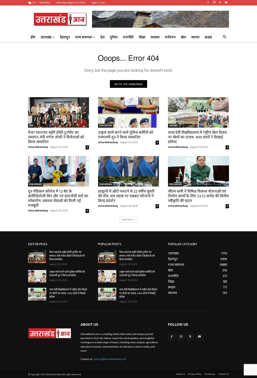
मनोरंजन (170, 37)
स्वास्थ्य (155, 37)
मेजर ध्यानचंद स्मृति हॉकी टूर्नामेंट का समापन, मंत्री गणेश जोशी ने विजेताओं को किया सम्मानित (56, 137)
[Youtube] (226, 2)
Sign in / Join (98, 2)
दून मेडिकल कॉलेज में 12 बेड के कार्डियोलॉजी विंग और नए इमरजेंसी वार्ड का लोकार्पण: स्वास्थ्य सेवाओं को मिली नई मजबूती (58, 198)
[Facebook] (208, 2)
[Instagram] (214, 2)
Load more (127, 219)
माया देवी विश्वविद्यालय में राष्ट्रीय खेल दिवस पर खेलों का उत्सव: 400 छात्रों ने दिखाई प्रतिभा (197, 137)
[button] (224, 37)
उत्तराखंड (46, 37)
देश (102, 37)
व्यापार (195, 37)
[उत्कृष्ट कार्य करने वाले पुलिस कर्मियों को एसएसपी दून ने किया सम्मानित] (128, 112)
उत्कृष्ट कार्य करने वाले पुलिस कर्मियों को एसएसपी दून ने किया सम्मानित (125, 134)
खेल (183, 37)
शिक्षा (142, 37)
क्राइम (208, 37)
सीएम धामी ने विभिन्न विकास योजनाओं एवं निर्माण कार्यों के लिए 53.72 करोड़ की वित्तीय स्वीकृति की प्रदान (198, 196)
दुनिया (114, 37)
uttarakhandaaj (38, 147)
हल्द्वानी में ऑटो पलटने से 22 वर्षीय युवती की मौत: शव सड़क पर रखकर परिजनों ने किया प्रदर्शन (126, 196)
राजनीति (128, 37)
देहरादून (65, 37)
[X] (220, 2)
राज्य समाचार (83, 37)
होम (33, 37)
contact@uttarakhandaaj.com (109, 359)
